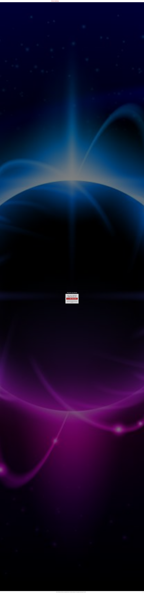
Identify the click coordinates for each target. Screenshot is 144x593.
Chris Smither (55, 1)
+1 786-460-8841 (72, 298)
